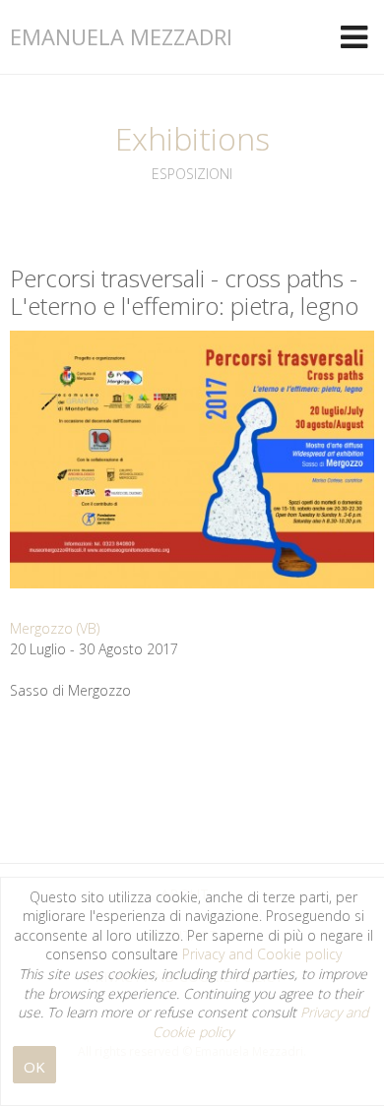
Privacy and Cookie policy (262, 954)
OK (34, 1066)
